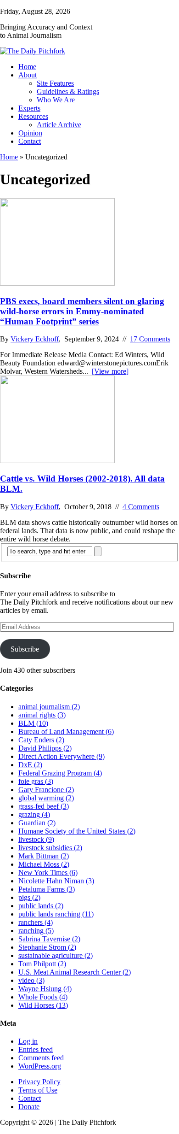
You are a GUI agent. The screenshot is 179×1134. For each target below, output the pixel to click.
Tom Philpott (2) (42, 964)
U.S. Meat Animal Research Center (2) (74, 972)
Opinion (30, 133)
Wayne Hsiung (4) (45, 989)
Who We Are (56, 100)
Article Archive (59, 125)
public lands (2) (40, 906)
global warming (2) (46, 798)
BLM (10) (33, 723)
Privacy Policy (39, 1082)
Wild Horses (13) (43, 1005)
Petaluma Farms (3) (46, 889)
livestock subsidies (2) (50, 848)
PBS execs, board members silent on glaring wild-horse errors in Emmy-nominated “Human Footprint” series (82, 311)
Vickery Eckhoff (35, 339)
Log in (28, 1041)
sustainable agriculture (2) (55, 955)
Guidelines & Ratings (68, 91)
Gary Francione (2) (46, 789)
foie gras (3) (35, 781)
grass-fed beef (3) (43, 806)
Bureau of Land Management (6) (66, 731)
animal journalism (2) (49, 707)
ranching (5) (36, 930)
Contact (29, 141)
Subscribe (25, 649)
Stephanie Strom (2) (47, 947)
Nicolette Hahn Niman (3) (56, 881)
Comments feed (41, 1058)
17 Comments (150, 339)
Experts (29, 108)
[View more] (110, 371)
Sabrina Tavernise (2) (49, 939)
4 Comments (141, 507)
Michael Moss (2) (43, 864)
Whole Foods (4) (42, 997)
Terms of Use (37, 1090)
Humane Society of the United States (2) (76, 831)
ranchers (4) (35, 922)
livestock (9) (36, 839)
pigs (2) (29, 897)
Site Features (55, 83)
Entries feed (35, 1049)
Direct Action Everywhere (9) (61, 756)
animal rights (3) (42, 715)
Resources (33, 116)
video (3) (31, 980)
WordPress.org (39, 1066)
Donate (28, 1106)
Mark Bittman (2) (43, 856)
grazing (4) (34, 814)
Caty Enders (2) (41, 740)
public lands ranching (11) (56, 914)
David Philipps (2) (45, 748)
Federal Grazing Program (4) (60, 773)
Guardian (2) (37, 823)
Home (27, 67)
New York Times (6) (48, 872)
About (27, 75)
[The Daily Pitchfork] (89, 51)
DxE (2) (30, 765)
